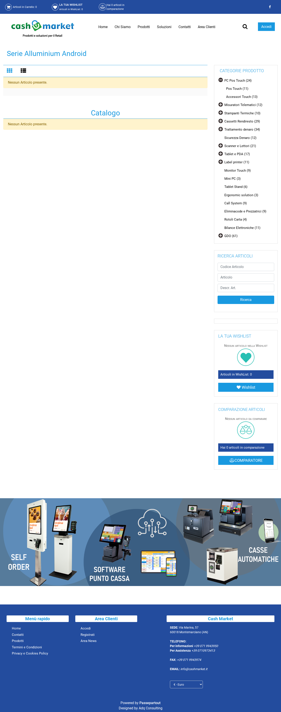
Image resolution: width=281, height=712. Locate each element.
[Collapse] (220, 79)
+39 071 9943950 (206, 646)
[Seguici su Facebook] (269, 7)
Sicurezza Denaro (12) (240, 138)
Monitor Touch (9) (237, 171)
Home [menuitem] (103, 27)
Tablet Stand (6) (235, 187)
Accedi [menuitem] (86, 628)
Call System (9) (235, 203)
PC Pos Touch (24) (238, 81)
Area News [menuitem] (89, 641)
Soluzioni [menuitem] (164, 27)
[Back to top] (272, 701)
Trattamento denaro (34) (242, 129)
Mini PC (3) (232, 179)
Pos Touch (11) (237, 89)
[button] (246, 300)
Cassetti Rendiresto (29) (242, 121)
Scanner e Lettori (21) (240, 146)
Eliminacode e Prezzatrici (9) (245, 211)
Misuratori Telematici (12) (243, 105)
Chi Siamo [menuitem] (123, 27)
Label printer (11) (236, 162)
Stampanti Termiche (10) (242, 113)
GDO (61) (231, 236)
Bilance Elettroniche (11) (242, 228)
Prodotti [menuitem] (144, 27)
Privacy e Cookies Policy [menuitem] (30, 653)
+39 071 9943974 (189, 660)
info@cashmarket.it (193, 669)
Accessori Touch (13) (242, 97)
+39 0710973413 (203, 650)
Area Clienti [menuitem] (206, 27)
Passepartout (149, 703)
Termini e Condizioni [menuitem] (27, 647)
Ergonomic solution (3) (241, 195)
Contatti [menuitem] (184, 27)
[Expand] (220, 104)
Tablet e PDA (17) (237, 154)
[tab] (10, 71)
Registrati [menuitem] (88, 635)
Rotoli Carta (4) (235, 219)
